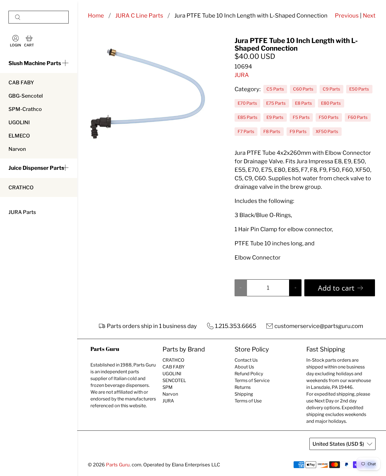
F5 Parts (301, 117)
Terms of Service (252, 380)
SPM (167, 387)
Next (369, 15)
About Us (244, 367)
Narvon (17, 149)
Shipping (244, 394)
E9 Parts (274, 117)
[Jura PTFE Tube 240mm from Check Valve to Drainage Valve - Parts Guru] (148, 95)
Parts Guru (118, 465)
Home (96, 15)
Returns (243, 387)
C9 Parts (331, 89)
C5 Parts (275, 89)
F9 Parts (298, 131)
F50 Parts (329, 117)
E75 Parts (276, 103)
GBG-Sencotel (25, 96)
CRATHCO (21, 187)
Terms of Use (248, 401)
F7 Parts (246, 131)
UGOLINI (19, 122)
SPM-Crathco (25, 109)
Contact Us (246, 360)
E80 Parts (331, 103)
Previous (347, 15)
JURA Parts (22, 212)
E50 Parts (359, 89)
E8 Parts (303, 103)
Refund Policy (249, 373)
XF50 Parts (327, 131)
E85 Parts (247, 117)
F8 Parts (271, 131)
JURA (242, 75)
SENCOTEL (174, 380)
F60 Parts (358, 117)
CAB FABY (21, 82)
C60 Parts (303, 89)
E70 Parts (247, 103)
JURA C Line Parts (139, 15)
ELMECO (19, 136)
